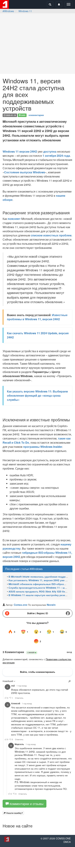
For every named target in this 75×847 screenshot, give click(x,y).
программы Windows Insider (42, 447)
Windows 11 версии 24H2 (20, 151)
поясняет (14, 219)
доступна (49, 151)
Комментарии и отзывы (26, 803)
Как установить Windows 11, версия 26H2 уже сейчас (41, 580)
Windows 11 (25, 11)
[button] (13, 813)
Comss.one (20, 604)
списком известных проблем (51, 235)
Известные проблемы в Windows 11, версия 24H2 (37, 317)
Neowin (51, 604)
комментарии (36, 115)
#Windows (8, 11)
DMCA (67, 842)
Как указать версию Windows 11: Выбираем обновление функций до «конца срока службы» (37, 395)
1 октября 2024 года (56, 156)
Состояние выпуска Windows (24, 172)
